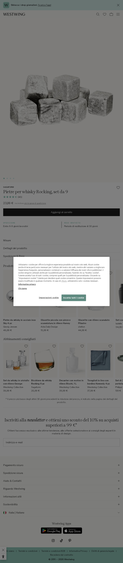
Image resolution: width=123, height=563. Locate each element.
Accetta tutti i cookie (73, 298)
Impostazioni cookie (49, 297)
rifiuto (64, 281)
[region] (61, 281)
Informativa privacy (27, 284)
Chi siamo (22, 288)
